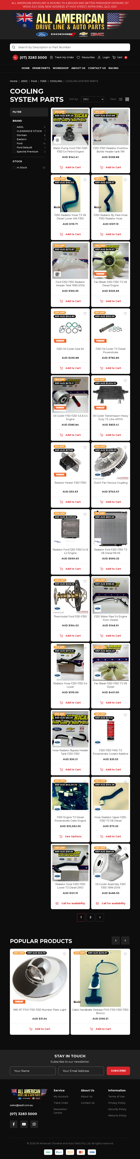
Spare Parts (41, 68)
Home (26, 68)
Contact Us (97, 68)
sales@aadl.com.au (21, 1105)
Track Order (61, 1102)
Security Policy (117, 1109)
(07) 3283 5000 (23, 1114)
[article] (39, 992)
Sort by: (73, 99)
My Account (61, 1096)
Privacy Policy (116, 1102)
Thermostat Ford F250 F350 (70, 616)
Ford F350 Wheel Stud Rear (100, 1009)
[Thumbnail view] (127, 99)
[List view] (121, 99)
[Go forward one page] (100, 917)
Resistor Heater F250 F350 (70, 482)
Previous (116, 940)
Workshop (61, 68)
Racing (113, 68)
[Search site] (13, 47)
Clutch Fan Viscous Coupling (111, 482)
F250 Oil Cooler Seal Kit (70, 348)
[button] (103, 57)
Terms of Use (116, 1096)
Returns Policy (117, 1115)
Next (125, 940)
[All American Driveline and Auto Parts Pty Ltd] (70, 25)
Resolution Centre (60, 1111)
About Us (78, 68)
